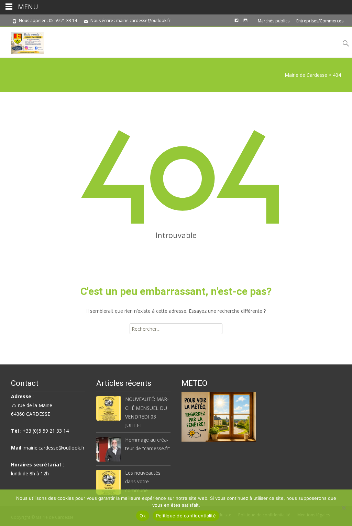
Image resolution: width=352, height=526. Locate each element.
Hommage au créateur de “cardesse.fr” (147, 444)
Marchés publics (273, 21)
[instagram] (245, 23)
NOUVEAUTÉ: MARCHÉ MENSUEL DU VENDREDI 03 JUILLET (147, 412)
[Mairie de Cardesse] (22, 41)
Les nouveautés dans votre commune (143, 481)
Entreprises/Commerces (319, 21)
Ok (143, 515)
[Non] (343, 507)
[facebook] (236, 23)
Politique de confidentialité (186, 515)
